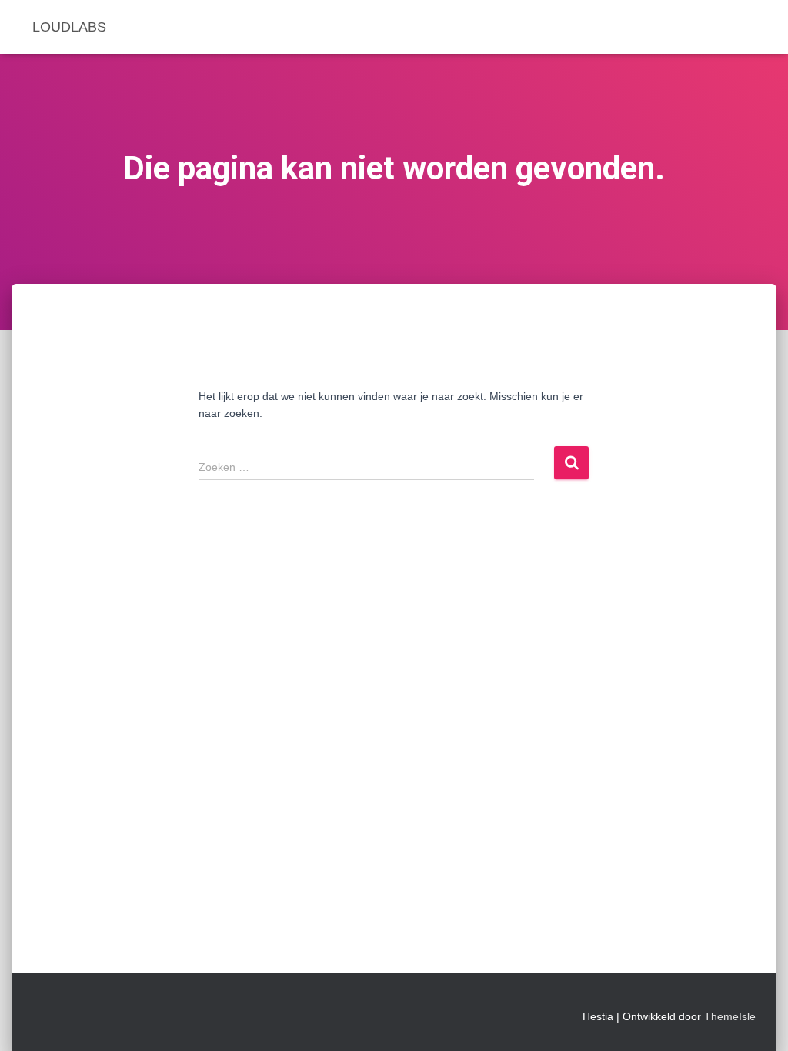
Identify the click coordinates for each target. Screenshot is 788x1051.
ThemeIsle (730, 1016)
